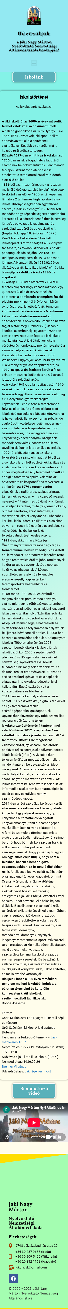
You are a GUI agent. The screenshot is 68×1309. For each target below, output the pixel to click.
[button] (34, 63)
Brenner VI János (14, 1066)
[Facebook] (13, 1278)
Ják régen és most (38, 1071)
